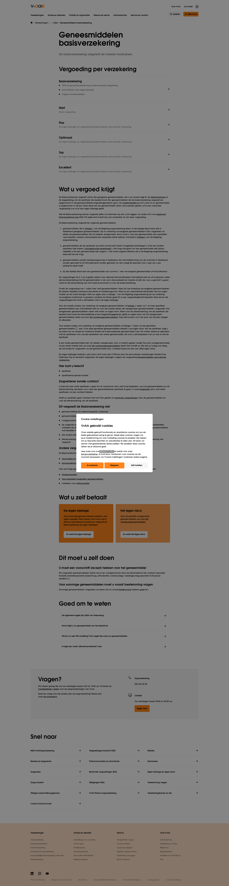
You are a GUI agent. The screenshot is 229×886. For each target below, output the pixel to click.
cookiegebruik (107, 451)
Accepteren (92, 465)
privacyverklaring (89, 454)
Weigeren (114, 465)
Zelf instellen (136, 465)
